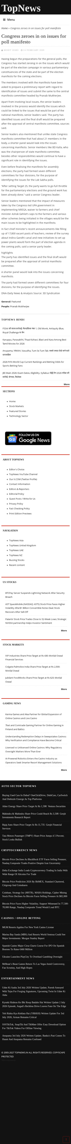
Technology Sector (18, 416)
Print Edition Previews (20, 513)
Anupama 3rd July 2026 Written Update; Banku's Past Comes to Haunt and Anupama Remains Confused (33, 1037)
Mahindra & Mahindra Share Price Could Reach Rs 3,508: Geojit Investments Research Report (34, 815)
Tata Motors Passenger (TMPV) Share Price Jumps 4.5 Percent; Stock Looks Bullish (33, 837)
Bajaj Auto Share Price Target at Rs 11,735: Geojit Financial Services (32, 826)
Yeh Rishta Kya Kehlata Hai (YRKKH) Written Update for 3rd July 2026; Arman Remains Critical (33, 1015)
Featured (16, 301)
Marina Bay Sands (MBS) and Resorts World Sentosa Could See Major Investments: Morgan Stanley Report (33, 936)
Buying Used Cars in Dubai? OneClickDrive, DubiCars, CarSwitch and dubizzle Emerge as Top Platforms (35, 797)
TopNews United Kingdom (22, 545)
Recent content (17, 565)
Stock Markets (16, 406)
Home (4, 28)
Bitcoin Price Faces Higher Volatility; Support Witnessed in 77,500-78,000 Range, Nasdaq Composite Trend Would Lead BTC (35, 905)
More (67, 384)
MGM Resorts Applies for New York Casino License (28, 927)
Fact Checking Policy (19, 508)
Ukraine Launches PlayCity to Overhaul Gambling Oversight (32, 956)
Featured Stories (17, 411)
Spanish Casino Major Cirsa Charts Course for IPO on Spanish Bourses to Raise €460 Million (33, 947)
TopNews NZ (15, 555)
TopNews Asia (16, 540)
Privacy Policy (16, 503)
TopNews (21, 8)
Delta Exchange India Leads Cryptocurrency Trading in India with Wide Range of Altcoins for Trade (35, 872)
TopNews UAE (16, 550)
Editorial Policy (16, 493)
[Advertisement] (35, 1099)
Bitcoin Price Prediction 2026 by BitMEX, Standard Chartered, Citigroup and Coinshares (33, 883)
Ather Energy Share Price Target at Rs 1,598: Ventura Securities (33, 806)
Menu (11, 20)
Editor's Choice (16, 469)
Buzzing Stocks (16, 560)
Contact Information (19, 484)
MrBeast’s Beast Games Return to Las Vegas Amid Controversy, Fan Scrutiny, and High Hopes (33, 966)
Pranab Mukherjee (19, 306)
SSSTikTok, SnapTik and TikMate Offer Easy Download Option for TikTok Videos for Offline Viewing (34, 1026)
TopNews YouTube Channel (23, 474)
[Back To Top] (66, 1139)
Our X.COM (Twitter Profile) (23, 479)
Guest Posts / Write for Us (22, 498)
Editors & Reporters (19, 489)
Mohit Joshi (11, 50)
